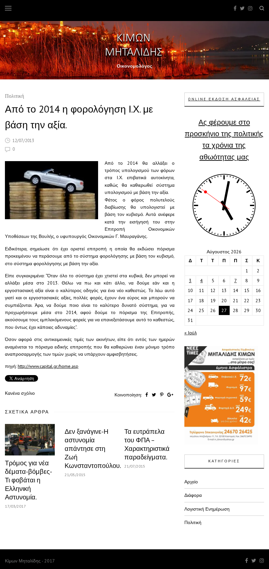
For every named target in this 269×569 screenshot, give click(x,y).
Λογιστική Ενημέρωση (207, 509)
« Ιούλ (190, 333)
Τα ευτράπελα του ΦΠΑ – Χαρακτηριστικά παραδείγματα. (147, 444)
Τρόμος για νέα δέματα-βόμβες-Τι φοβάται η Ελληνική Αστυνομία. (28, 480)
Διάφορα (193, 495)
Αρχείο (191, 482)
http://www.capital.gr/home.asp (48, 366)
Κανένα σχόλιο (20, 393)
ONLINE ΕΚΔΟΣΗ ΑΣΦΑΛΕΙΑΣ (224, 99)
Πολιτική (14, 96)
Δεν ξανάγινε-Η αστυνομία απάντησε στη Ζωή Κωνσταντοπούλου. (93, 448)
